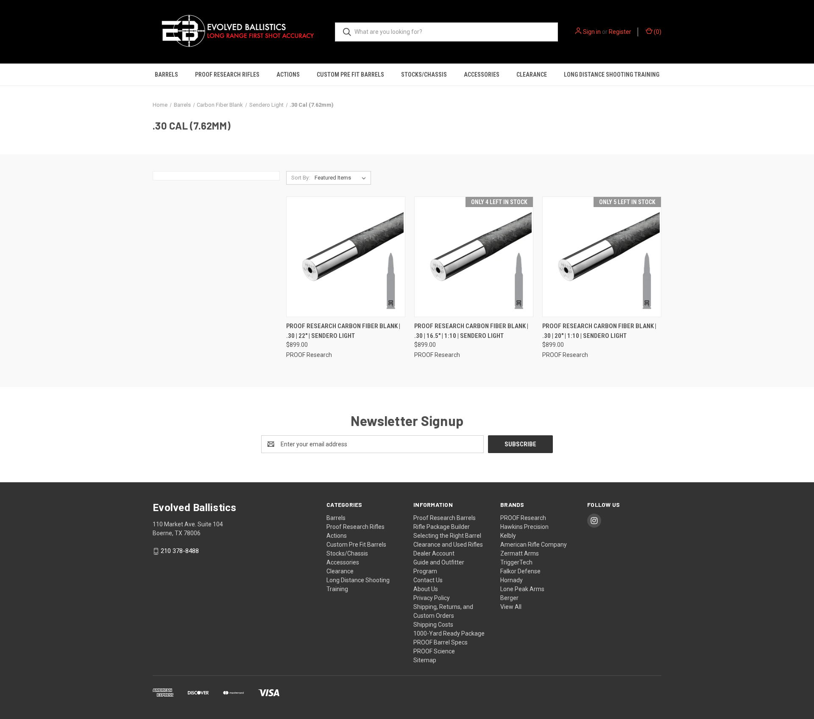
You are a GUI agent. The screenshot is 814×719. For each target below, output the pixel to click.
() (656, 31)
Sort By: (300, 177)
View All (510, 606)
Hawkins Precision (524, 526)
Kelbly (508, 535)
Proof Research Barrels (444, 517)
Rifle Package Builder (441, 526)
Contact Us (428, 580)
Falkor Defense (520, 571)
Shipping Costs (433, 624)
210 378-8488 (180, 551)
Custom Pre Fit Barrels (350, 74)
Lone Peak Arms (522, 589)
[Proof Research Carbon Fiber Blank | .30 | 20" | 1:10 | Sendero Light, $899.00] (602, 256)
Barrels (166, 74)
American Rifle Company (533, 544)
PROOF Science (434, 651)
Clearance (531, 74)
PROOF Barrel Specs (440, 642)
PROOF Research (523, 517)
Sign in (592, 31)
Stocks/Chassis (424, 74)
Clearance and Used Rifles (448, 544)
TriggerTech (516, 562)
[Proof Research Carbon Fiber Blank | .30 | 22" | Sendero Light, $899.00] (346, 256)
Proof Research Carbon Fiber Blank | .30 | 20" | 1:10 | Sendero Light (599, 331)
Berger (509, 598)
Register (620, 31)
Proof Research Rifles (227, 74)
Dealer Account (433, 553)
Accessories (481, 74)
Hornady (511, 580)
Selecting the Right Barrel (447, 535)
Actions (288, 74)
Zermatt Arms (519, 553)
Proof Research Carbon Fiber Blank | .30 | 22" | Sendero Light (343, 331)
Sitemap (424, 660)
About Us (425, 589)
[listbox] (342, 177)
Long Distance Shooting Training (611, 74)
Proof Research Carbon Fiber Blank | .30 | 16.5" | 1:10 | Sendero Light (471, 331)
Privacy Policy (431, 598)
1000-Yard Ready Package (449, 633)
